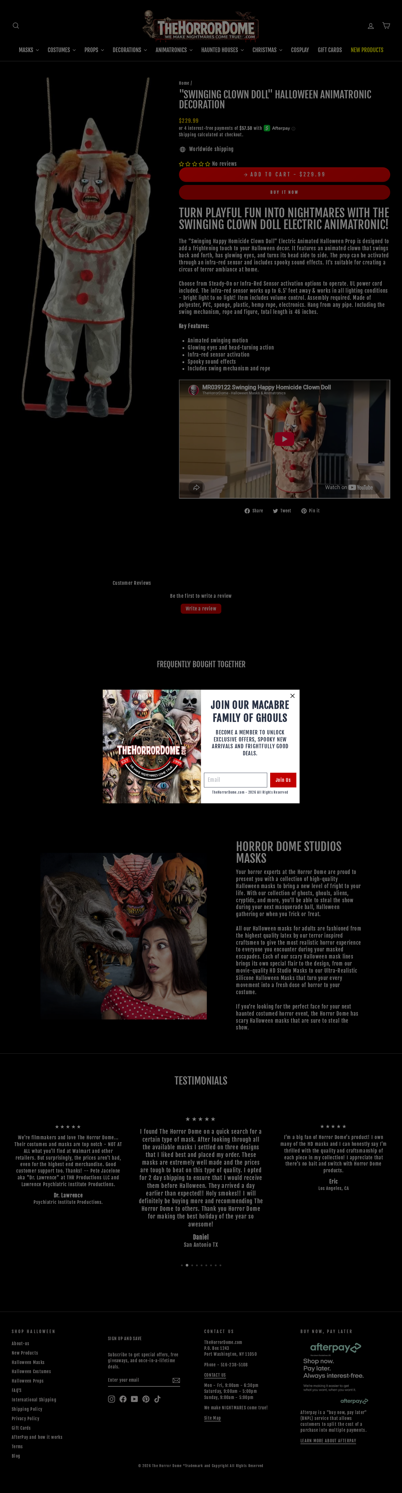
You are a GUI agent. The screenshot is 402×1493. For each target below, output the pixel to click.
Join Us (283, 780)
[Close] (292, 696)
